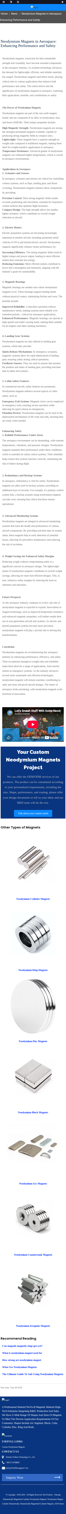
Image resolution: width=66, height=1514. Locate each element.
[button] (33, 813)
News (14, 13)
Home (4, 13)
